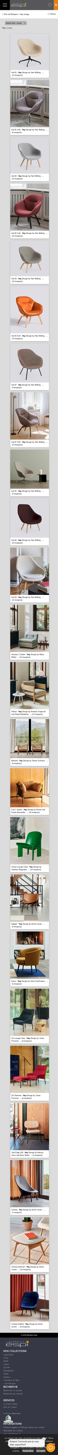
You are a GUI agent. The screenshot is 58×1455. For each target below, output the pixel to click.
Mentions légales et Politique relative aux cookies (23, 1427)
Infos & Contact (10, 1407)
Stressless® (8, 1370)
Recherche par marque (13, 1393)
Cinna (5, 1357)
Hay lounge (24, 14)
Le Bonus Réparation (12, 1413)
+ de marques (9, 1383)
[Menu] (5, 5)
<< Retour (52, 14)
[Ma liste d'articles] (50, 5)
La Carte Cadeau (10, 1403)
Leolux (6, 1364)
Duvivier (6, 1367)
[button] (50, 1447)
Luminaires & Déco (11, 1380)
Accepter (41, 1451)
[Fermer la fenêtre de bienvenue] (44, 1439)
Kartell (5, 1361)
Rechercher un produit (12, 1390)
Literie (5, 1373)
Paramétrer (28, 1451)
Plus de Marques (11, 14)
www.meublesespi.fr (11, 1433)
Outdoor (6, 1377)
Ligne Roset (8, 1354)
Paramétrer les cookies (13, 1430)
